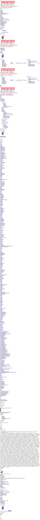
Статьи (1, 480)
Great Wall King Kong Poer (3, 199)
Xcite (1, 328)
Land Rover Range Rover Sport (4, 246)
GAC (1, 191)
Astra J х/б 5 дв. (2, 270)
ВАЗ (0, 330)
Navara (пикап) (2, 262)
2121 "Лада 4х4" (2, 342)
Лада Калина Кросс (3, 358)
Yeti (0, 296)
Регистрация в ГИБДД (3, 494)
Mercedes (1, 252)
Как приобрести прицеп (3, 493)
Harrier (1, 309)
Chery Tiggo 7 (2, 154)
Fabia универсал (2, 288)
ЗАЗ (0, 373)
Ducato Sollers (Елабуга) (3, 179)
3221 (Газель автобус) (3, 366)
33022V (1, 368)
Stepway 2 (1, 287)
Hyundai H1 (1, 219)
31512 (1, 380)
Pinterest (3, 57)
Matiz (1, 171)
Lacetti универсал (2, 162)
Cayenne (1, 276)
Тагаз (1, 376)
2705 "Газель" (2, 361)
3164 (1, 385)
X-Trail (1, 266)
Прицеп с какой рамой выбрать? (4, 484)
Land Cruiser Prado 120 (3, 312)
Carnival (1, 234)
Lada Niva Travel (2, 356)
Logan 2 (1, 283)
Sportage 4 (1, 244)
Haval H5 (1, 209)
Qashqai (1, 264)
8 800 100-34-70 (3, 23)
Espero (1, 170)
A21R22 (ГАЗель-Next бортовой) (4, 371)
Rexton (1, 299)
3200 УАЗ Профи (2, 386)
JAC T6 (1, 229)
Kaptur (1, 281)
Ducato (1, 178)
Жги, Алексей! (2, 476)
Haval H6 (1, 210)
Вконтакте (3, 35)
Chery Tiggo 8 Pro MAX (3, 158)
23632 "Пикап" (2, 379)
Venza (1, 316)
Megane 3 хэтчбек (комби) (3, 284)
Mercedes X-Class (2, 254)
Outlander (1, 258)
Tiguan (1, 324)
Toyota (1, 307)
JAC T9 (1, 231)
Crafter (1, 319)
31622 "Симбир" (2, 383)
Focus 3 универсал (2, 183)
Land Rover (1, 245)
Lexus (1, 247)
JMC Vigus (1, 232)
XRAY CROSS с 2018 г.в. (3, 357)
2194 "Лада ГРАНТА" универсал (4, 354)
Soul (0, 242)
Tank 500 (1, 205)
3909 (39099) (2, 387)
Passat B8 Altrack (2, 322)
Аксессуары (2, 487)
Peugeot (1, 272)
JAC (0, 228)
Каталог (4, 103)
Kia (0, 233)
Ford (0, 180)
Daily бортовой (2, 227)
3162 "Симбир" (2, 382)
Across (1, 303)
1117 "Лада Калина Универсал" (4, 331)
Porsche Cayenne (2, 323)
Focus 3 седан (2, 182)
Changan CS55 (2, 147)
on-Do (1, 177)
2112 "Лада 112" (2, 340)
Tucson (1, 226)
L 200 (1, 256)
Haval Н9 (1, 213)
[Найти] (1, 9)
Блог (1, 498)
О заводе (1, 495)
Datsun (1, 175)
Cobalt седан (2, 160)
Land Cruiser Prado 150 (3, 313)
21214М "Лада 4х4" (3, 345)
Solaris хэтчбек (2, 225)
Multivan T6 (1, 321)
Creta (1, 217)
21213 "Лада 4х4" (2, 343)
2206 (1, 378)
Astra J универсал (2, 269)
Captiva (1, 159)
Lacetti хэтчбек (2, 163)
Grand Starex (2, 218)
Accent (1, 216)
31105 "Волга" (2, 365)
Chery (1, 151)
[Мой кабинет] (0, 86)
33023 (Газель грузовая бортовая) (4, 369)
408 (0, 273)
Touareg (1, 325)
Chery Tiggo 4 (2, 152)
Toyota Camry (2, 314)
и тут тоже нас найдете (3, 479)
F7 (0, 206)
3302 (1, 367)
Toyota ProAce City (2, 315)
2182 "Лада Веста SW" (3, 350)
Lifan (1, 248)
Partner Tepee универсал (3, 274)
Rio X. (1, 238)
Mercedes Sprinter (2, 253)
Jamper (1, 168)
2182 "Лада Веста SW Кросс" (4, 349)
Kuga (1, 187)
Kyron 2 (1, 298)
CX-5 (1, 251)
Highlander (1, 310)
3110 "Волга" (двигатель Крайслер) (5, 364)
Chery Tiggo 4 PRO (2, 153)
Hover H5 (1, 201)
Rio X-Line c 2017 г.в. (3, 237)
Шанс (1, 374)
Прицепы (1, 485)
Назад (5, 124)
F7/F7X (1, 207)
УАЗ (0, 377)
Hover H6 (1, 202)
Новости (1, 475)
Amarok (1, 318)
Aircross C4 (1, 167)
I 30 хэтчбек (2, 221)
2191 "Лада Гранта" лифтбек (4, 353)
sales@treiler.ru (3, 33)
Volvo (1, 326)
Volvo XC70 (1, 327)
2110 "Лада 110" (2, 339)
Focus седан (1, 185)
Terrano (1, 265)
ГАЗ (0, 359)
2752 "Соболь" (2, 362)
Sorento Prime (2, 241)
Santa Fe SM (2, 222)
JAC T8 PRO (2, 230)
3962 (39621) (2, 388)
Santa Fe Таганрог (2, 223)
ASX (1, 255)
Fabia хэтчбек (2, 289)
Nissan (1, 260)
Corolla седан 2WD (2, 308)
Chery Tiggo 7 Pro (2, 155)
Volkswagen (1, 317)
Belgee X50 (1, 194)
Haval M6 (1, 212)
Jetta (0, 320)
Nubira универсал (2, 173)
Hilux (1, 311)
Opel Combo (2, 271)
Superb (1, 295)
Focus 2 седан (2, 181)
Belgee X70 (1, 195)
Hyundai (1, 215)
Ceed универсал (2, 235)
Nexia (1, 172)
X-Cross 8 (1, 329)
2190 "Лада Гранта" (3, 352)
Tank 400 (1, 204)
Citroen (1, 166)
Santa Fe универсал (2, 224)
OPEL (1, 268)
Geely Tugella (2, 197)
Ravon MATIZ (2, 278)
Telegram (3, 36)
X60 (0, 249)
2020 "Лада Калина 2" (3, 334)
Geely (1, 192)
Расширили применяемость (4, 481)
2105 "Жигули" (2, 336)
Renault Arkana (2, 285)
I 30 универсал (2, 220)
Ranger (1, 190)
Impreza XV (1, 301)
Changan (1, 145)
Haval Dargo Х (2, 208)
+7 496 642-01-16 (2, 49)
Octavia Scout (2, 293)
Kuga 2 (1, 188)
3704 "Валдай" (2, 370)
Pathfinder (1, 263)
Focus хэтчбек (2, 186)
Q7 (0, 143)
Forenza (1, 304)
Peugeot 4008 (2, 275)
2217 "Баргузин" (2, 360)
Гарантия (1, 491)
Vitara (1, 305)
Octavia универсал (2, 294)
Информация (5, 112)
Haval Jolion (1, 211)
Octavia (1, 291)
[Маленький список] (0, 396)
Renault (1, 279)
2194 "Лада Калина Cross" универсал (5, 355)
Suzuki (1, 302)
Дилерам (1, 492)
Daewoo (1, 169)
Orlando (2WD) (2, 165)
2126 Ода (1, 375)
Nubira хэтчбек (2, 174)
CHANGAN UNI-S (2, 150)
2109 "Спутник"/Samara (3, 338)
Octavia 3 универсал (3, 292)
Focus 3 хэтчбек (2, 184)
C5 (0, 267)
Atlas (1, 193)
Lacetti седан (2, 161)
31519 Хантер (2, 381)
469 (0, 389)
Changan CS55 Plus (2, 148)
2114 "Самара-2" (2, 341)
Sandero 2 (1, 286)
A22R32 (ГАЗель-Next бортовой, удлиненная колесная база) (8, 372)
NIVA (1, 164)
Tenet (1, 306)
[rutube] (3, 38)
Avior (1, 144)
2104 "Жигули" (2, 335)
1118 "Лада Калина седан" (3, 332)
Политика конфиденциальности (4, 490)
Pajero (1, 259)
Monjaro (1, 198)
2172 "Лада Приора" (3, 348)
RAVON (1, 277)
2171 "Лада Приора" (3, 347)
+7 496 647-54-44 (2, 25)
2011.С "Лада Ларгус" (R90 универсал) (5, 333)
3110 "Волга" (2, 363)
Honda (1, 214)
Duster (1, 280)
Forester (1, 300)
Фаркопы (1, 486)
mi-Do (1, 176)
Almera (1, 261)
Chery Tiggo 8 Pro (2, 157)
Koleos (1, 282)
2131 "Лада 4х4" (2, 346)
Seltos (1, 240)
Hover (1, 200)
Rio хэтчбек (1, 239)
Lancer (1, 257)
